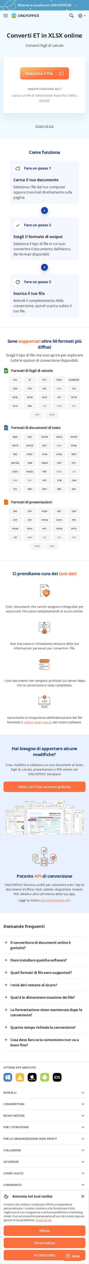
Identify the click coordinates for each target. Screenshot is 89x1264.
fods (59, 379)
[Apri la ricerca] (71, 15)
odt (59, 462)
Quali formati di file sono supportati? (41, 972)
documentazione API (55, 900)
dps (15, 511)
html (59, 454)
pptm (59, 528)
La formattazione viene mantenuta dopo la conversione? (46, 1012)
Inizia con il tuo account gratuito (44, 786)
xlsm (30, 397)
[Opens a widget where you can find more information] (73, 1256)
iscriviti (44, 100)
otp (15, 519)
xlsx (44, 397)
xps (74, 489)
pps (74, 519)
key (59, 511)
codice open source (38, 722)
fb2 (15, 454)
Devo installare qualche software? (38, 960)
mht (74, 454)
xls (74, 388)
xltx (15, 405)
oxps (15, 471)
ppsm (15, 528)
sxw (74, 480)
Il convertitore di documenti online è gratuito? (40, 945)
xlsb (15, 397)
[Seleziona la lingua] (82, 15)
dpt (30, 511)
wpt (44, 489)
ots (30, 388)
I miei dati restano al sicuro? (33, 985)
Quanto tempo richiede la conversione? (43, 1027)
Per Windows (7, 1077)
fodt (30, 454)
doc (30, 436)
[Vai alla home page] (25, 15)
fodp (44, 511)
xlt (59, 397)
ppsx (29, 528)
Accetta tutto (44, 1255)
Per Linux (20, 1077)
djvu (15, 436)
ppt (44, 528)
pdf (44, 471)
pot (30, 519)
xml (30, 405)
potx (59, 519)
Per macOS (32, 1077)
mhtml (15, 462)
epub (74, 445)
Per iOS (57, 1077)
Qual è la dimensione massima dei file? (42, 997)
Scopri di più (44, 126)
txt (15, 489)
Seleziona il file (39, 73)
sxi (15, 537)
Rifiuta (44, 1230)
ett (44, 379)
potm (44, 519)
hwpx (44, 462)
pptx (73, 528)
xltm (74, 397)
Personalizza (44, 1242)
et (30, 379)
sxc (44, 388)
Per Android (44, 1077)
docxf (29, 445)
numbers (74, 379)
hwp (29, 462)
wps (30, 489)
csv (15, 379)
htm (44, 454)
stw (59, 480)
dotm (74, 436)
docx (59, 436)
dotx (15, 445)
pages (29, 471)
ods (15, 388)
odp (74, 511)
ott (74, 462)
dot (44, 445)
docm (44, 436)
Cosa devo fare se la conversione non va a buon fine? (44, 1042)
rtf (44, 480)
